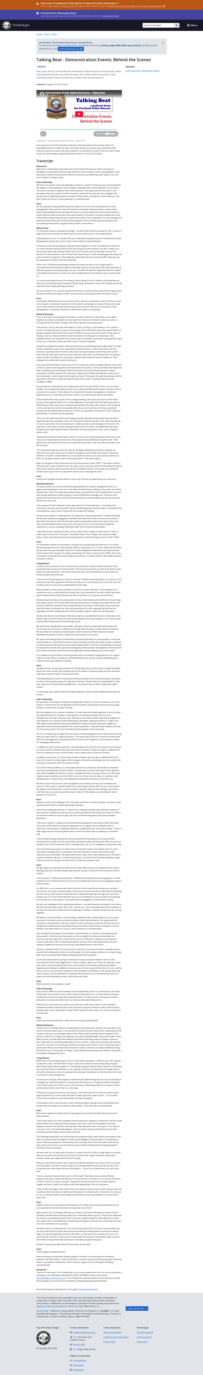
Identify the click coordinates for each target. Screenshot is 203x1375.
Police (46, 34)
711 (98, 1306)
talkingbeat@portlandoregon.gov (51, 1278)
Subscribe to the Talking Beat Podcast (142, 70)
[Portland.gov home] (16, 25)
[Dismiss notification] (163, 42)
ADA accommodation (112, 1332)
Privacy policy (109, 1341)
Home (39, 34)
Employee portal (144, 1337)
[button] (192, 25)
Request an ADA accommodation (50, 1306)
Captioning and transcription (116, 1337)
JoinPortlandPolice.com (69, 49)
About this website (145, 1332)
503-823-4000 (77, 1306)
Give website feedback (88, 1289)
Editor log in (142, 1341)
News (54, 34)
